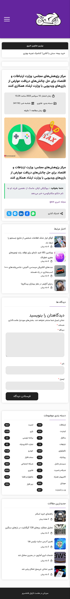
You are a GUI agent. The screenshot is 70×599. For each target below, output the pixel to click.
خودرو (19, 451)
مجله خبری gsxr (58, 202)
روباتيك (52, 457)
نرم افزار (19, 484)
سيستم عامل (52, 464)
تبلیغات (52, 444)
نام (62, 363)
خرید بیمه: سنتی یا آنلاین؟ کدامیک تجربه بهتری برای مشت (39, 53)
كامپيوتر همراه (52, 477)
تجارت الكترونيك (19, 444)
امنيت (19, 425)
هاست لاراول (34, 593)
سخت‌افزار (19, 457)
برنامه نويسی (19, 438)
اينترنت (52, 431)
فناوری (39, 103)
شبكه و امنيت (52, 470)
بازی (18, 431)
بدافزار (52, 438)
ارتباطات (52, 425)
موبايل (52, 483)
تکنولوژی (51, 451)
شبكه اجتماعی (19, 464)
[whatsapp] (33, 213)
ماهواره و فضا (19, 477)
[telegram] (15, 213)
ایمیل (61, 379)
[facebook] (27, 213)
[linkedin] (21, 213)
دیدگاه (61, 330)
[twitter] (9, 213)
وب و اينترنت (52, 490)
